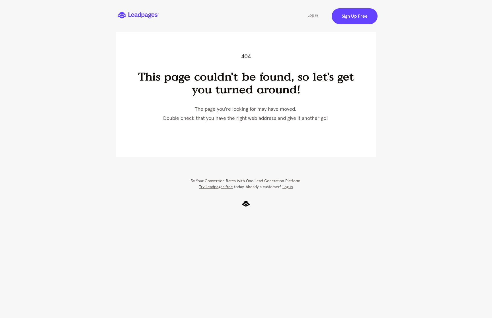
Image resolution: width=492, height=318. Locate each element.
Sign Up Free (355, 16)
